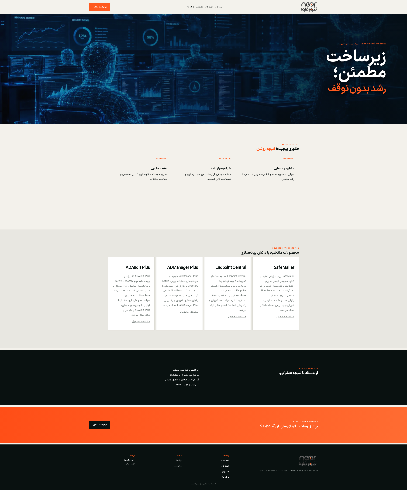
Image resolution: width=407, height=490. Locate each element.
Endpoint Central (230, 267)
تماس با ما (178, 465)
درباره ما (179, 460)
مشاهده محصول (285, 317)
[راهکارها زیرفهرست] (205, 7)
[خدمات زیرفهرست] (215, 7)
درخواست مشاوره (100, 7)
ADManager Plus (182, 267)
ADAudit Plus (138, 267)
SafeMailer (284, 267)
